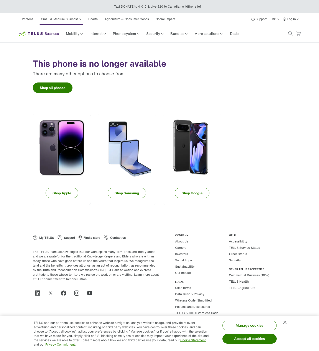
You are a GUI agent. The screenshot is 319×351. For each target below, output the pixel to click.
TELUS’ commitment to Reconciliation (60, 279)
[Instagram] (78, 293)
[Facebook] (65, 293)
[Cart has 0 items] (298, 33)
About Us (181, 241)
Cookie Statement (193, 340)
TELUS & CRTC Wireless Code (196, 313)
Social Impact (165, 19)
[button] (74, 33)
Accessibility (238, 241)
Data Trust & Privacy (189, 294)
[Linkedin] (39, 293)
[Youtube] (91, 293)
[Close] (285, 322)
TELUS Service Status (244, 247)
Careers (180, 247)
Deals (234, 33)
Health (93, 19)
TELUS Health (239, 281)
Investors (181, 254)
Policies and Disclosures (192, 306)
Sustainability (185, 266)
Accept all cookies (249, 338)
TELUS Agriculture (242, 287)
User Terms (183, 287)
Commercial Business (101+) (249, 275)
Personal (28, 19)
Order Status (238, 254)
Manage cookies (249, 325)
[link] (234, 33)
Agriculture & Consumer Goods (127, 19)
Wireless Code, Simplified (193, 300)
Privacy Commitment (60, 344)
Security (235, 260)
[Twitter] (52, 293)
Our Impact (183, 272)
